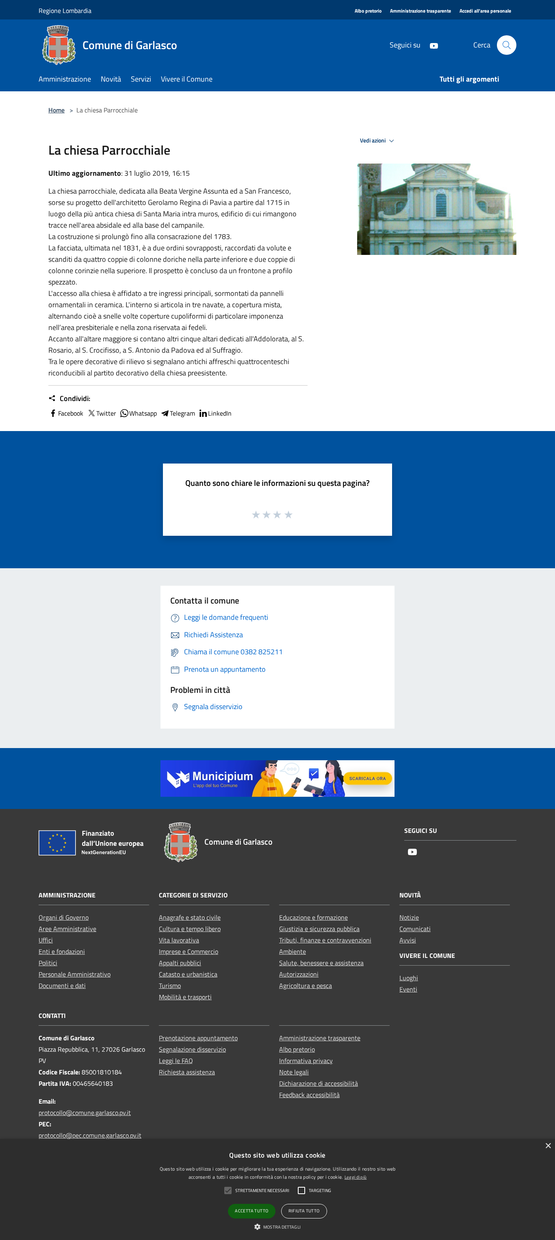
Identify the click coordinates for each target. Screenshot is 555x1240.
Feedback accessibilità (309, 1095)
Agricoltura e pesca (305, 985)
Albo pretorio (297, 1049)
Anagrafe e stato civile (190, 917)
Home (56, 110)
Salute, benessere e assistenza (321, 963)
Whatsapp (143, 413)
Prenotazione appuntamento (198, 1038)
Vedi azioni (373, 140)
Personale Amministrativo (75, 974)
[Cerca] (506, 45)
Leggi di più (356, 1177)
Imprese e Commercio (188, 951)
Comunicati (415, 929)
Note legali (294, 1072)
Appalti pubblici (180, 963)
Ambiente (292, 951)
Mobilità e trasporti (185, 997)
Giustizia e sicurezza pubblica (319, 929)
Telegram (182, 413)
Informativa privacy (306, 1060)
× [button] (548, 1146)
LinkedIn (220, 413)
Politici (48, 963)
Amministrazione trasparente (319, 1038)
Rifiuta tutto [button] (304, 1211)
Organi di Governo (64, 917)
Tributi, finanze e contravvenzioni (325, 940)
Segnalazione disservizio (192, 1049)
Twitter (106, 413)
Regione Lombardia (65, 10)
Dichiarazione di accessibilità (318, 1083)
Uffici (46, 940)
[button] (277, 1227)
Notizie (409, 917)
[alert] (277, 1189)
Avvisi (407, 940)
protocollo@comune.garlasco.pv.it (85, 1112)
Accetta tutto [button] (251, 1211)
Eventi (408, 989)
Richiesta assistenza (187, 1072)
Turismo (170, 985)
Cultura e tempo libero (190, 929)
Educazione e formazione (313, 917)
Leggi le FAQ (176, 1060)
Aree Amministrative (67, 929)
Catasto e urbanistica (188, 974)
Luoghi (408, 978)
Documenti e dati (62, 985)
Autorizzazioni (299, 974)
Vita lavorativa (179, 940)
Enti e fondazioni (62, 951)
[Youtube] (431, 44)
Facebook (70, 413)
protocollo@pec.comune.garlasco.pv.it (90, 1135)
